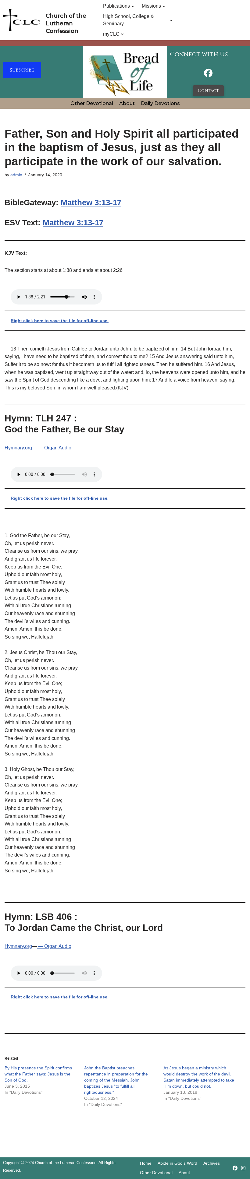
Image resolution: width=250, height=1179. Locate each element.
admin (16, 174)
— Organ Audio (54, 447)
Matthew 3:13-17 (91, 202)
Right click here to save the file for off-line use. (60, 320)
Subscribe (22, 70)
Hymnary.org (18, 447)
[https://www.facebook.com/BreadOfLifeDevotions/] (208, 75)
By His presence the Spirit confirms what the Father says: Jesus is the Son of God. (38, 1073)
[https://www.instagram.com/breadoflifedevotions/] (243, 1168)
